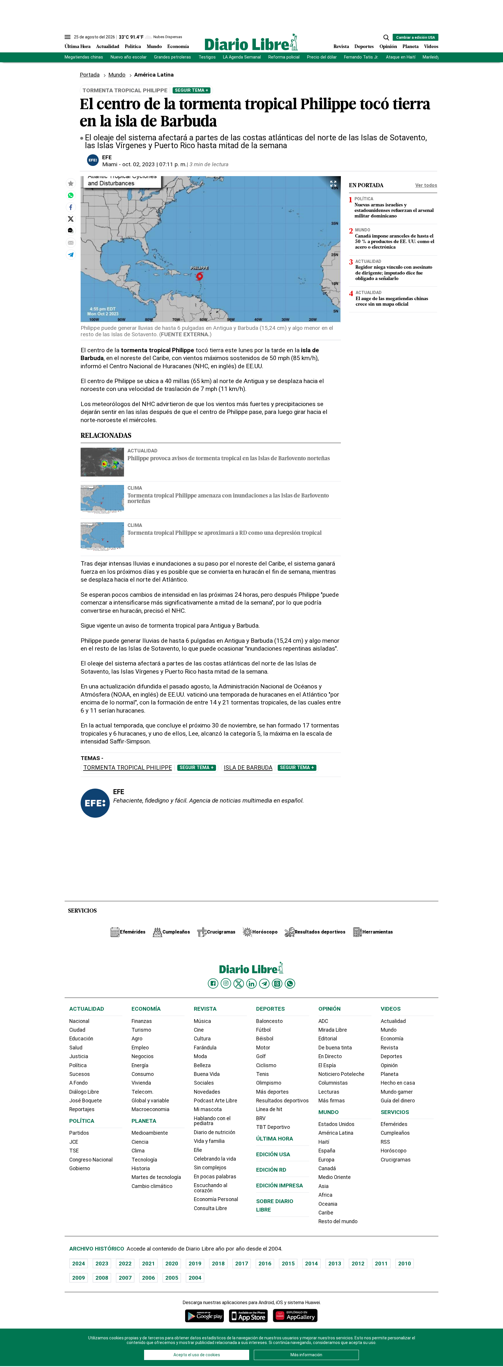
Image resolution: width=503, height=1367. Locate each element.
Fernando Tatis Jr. (361, 57)
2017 (241, 1263)
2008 (101, 1277)
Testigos (207, 57)
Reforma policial (284, 57)
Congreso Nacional (91, 1160)
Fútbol (263, 1030)
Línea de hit (269, 1109)
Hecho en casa (398, 1083)
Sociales (204, 1083)
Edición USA (273, 1154)
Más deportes (272, 1092)
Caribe (325, 1213)
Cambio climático (152, 1186)
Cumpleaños (395, 1133)
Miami (109, 164)
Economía (178, 47)
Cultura (202, 1039)
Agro (137, 1039)
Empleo (140, 1048)
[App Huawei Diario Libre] (295, 1315)
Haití (323, 1142)
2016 (264, 1263)
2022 (125, 1263)
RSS (385, 1142)
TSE (74, 1151)
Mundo (154, 47)
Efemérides (394, 1124)
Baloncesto (269, 1021)
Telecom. (142, 1092)
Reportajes (82, 1109)
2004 (195, 1277)
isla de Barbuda (248, 768)
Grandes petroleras (172, 57)
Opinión (388, 47)
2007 (125, 1277)
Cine (199, 1030)
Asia (323, 1186)
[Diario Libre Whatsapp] (290, 984)
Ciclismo (266, 1065)
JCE (73, 1142)
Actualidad (107, 47)
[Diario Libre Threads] (277, 984)
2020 (171, 1263)
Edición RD (271, 1169)
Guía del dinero (398, 1101)
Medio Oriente (334, 1177)
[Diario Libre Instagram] (226, 983)
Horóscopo (393, 1151)
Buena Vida (207, 1074)
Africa (325, 1195)
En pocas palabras (215, 1177)
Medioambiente (150, 1133)
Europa (326, 1160)
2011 (381, 1263)
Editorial (327, 1039)
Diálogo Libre (84, 1092)
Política (133, 47)
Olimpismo (268, 1083)
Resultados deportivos (282, 1101)
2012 (358, 1263)
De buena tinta (335, 1048)
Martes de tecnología (156, 1177)
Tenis (262, 1074)
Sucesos (79, 1074)
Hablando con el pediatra (212, 1121)
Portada (90, 74)
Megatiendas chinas (84, 57)
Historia (141, 1168)
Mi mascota (208, 1109)
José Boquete (85, 1101)
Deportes (364, 47)
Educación (81, 1039)
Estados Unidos (336, 1124)
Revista (341, 47)
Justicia (78, 1056)
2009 (78, 1277)
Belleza (202, 1065)
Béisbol (264, 1039)
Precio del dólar (322, 57)
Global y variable (150, 1101)
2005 (171, 1277)
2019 (195, 1263)
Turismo (141, 1030)
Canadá (327, 1168)
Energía (140, 1065)
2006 (148, 1277)
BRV (260, 1118)
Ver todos (426, 185)
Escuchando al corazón (210, 1188)
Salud (75, 1048)
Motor (263, 1048)
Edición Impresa (279, 1185)
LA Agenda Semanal (242, 57)
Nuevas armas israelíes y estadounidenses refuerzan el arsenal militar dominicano (394, 211)
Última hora (274, 1138)
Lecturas (328, 1092)
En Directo (330, 1056)
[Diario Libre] (251, 41)
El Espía (327, 1065)
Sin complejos (210, 1168)
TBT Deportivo (273, 1127)
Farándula (205, 1048)
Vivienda (141, 1083)
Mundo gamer (397, 1092)
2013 (334, 1263)
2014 (311, 1263)
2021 (148, 1263)
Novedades (207, 1092)
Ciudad (77, 1030)
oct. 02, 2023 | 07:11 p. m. (154, 164)
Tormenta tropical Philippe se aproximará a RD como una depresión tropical (224, 533)
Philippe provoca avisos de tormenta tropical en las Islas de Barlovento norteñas (228, 459)
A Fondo (78, 1083)
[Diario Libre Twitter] (238, 984)
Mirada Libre (332, 1030)
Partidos (79, 1133)
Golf (261, 1056)
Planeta (411, 47)
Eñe (198, 1150)
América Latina (335, 1133)
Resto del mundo (337, 1221)
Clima (134, 488)
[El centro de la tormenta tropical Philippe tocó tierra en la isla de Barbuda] (71, 195)
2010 (404, 1263)
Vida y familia (209, 1141)
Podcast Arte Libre (215, 1101)
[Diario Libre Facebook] (213, 983)
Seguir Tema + (191, 90)
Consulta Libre (210, 1208)
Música (202, 1021)
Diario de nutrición (214, 1132)
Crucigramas (396, 1160)
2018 (218, 1263)
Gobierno (79, 1168)
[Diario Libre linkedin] (251, 984)
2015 (288, 1263)
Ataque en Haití (400, 57)
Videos (431, 47)
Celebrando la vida (215, 1159)
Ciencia (140, 1142)
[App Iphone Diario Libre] (248, 1315)
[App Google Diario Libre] (204, 1315)
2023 (101, 1263)
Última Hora (78, 47)
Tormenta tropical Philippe (127, 768)
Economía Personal (216, 1199)
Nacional (79, 1021)
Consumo (143, 1074)
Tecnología (144, 1160)
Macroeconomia (150, 1109)
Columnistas (333, 1083)
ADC (323, 1021)
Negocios (143, 1056)
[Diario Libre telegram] (264, 984)
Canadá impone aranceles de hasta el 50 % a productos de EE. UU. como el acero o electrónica (394, 242)
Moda (200, 1056)
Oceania (327, 1204)
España (326, 1151)
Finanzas (142, 1021)
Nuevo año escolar (129, 57)
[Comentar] (71, 230)
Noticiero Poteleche (341, 1074)
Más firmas (331, 1101)
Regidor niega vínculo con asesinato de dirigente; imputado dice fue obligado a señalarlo (393, 273)
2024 (78, 1263)
